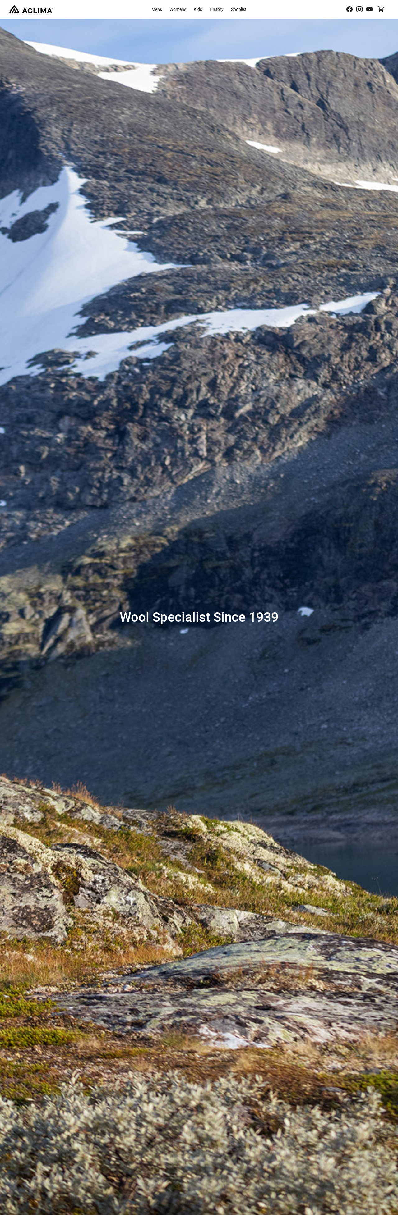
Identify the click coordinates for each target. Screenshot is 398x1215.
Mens (156, 9)
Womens (177, 9)
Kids (198, 9)
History (217, 9)
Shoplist (239, 9)
